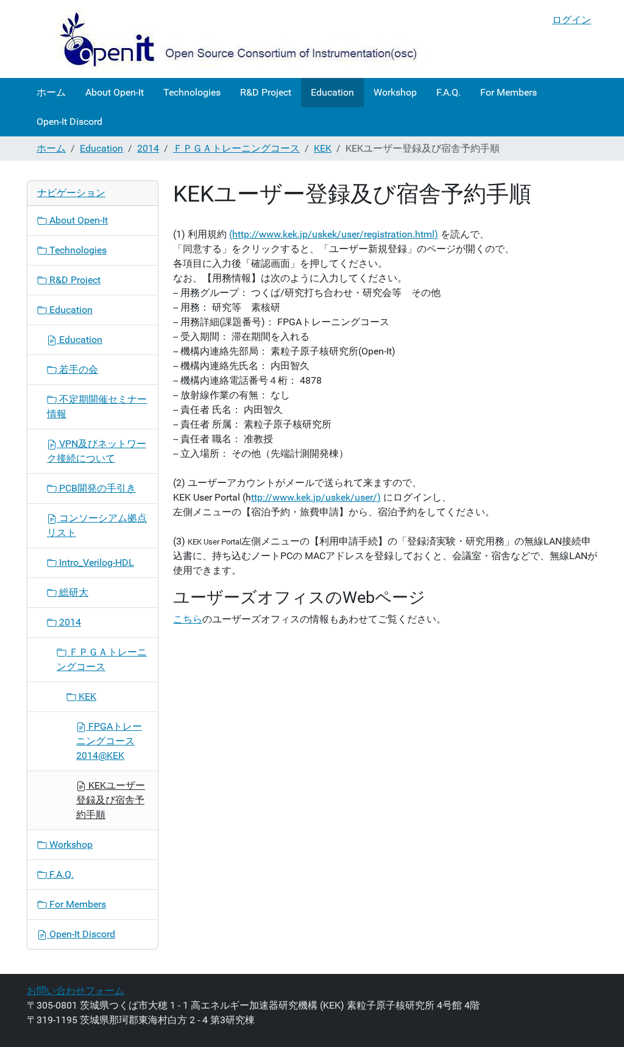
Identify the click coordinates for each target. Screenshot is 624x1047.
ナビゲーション (71, 193)
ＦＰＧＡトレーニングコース (236, 148)
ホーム (51, 92)
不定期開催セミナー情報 (97, 406)
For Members (508, 92)
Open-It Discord (69, 121)
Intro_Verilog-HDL (95, 562)
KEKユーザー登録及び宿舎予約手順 (110, 800)
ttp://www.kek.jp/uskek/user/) (316, 497)
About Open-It (114, 92)
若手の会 (77, 369)
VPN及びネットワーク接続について (96, 451)
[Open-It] (227, 39)
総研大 (72, 592)
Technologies (192, 92)
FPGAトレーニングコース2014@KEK (109, 741)
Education (332, 92)
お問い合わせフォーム (75, 990)
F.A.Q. (448, 92)
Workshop (395, 92)
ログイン (571, 20)
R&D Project (265, 92)
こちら (187, 619)
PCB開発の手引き (96, 488)
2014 (148, 148)
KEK (323, 148)
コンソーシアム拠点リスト (97, 525)
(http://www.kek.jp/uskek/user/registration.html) (333, 234)
